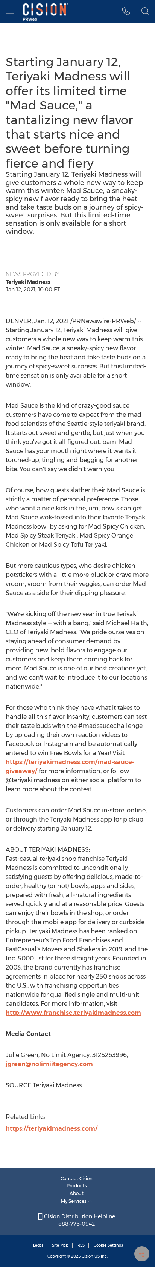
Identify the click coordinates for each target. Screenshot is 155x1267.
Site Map (60, 1245)
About (77, 1193)
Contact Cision (77, 1178)
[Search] (145, 11)
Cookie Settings (108, 1245)
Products (77, 1185)
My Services (74, 1201)
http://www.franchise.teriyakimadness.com (73, 1012)
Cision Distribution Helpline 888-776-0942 (79, 1220)
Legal (38, 1245)
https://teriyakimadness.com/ (51, 1128)
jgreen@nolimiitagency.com (49, 1064)
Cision (87, 1256)
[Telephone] (126, 11)
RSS (81, 1245)
